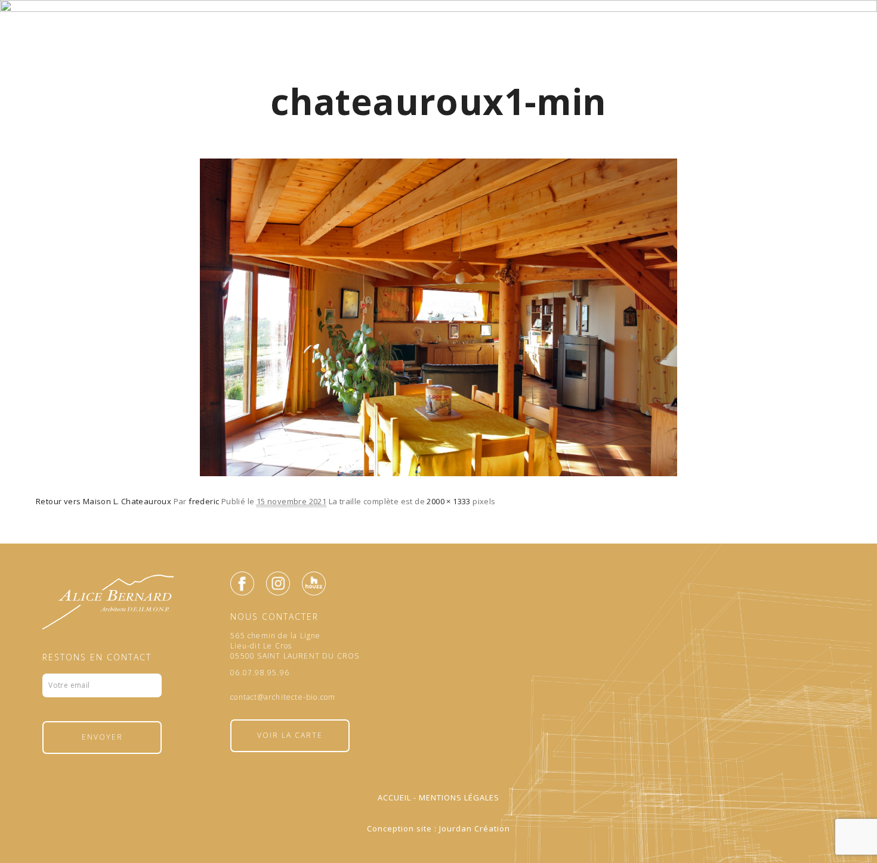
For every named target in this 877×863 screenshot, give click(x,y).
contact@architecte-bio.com (282, 697)
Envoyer (102, 737)
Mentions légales (459, 797)
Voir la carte (290, 735)
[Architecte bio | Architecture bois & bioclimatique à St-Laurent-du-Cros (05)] (438, 49)
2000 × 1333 (448, 501)
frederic (204, 501)
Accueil (394, 797)
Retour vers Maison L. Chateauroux (103, 501)
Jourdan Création (474, 828)
